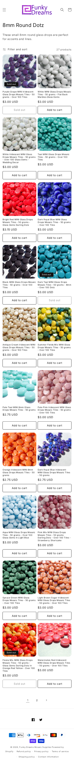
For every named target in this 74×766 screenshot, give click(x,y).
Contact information (48, 757)
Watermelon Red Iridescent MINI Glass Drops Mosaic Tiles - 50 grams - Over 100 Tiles (54, 663)
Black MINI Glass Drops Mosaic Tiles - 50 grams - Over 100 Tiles (19, 285)
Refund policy (24, 751)
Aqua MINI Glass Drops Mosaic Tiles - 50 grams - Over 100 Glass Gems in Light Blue (19, 535)
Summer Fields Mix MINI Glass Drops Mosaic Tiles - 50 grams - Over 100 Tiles (54, 347)
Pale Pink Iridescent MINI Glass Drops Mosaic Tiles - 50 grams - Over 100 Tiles (54, 410)
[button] (4, 10)
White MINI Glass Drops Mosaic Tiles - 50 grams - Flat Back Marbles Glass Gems (54, 94)
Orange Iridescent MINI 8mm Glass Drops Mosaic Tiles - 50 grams (19, 472)
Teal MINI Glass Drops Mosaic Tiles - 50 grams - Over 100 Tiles (54, 157)
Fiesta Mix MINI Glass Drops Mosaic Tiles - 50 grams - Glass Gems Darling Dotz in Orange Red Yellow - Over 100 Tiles (19, 665)
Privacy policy (41, 751)
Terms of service (60, 751)
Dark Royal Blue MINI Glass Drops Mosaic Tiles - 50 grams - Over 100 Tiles (54, 222)
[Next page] (46, 700)
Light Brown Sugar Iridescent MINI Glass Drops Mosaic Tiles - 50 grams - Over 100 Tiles (54, 600)
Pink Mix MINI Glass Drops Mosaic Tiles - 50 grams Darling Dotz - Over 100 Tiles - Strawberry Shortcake (54, 536)
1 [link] (27, 700)
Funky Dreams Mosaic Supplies (35, 747)
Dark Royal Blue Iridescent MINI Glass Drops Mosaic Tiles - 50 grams (54, 472)
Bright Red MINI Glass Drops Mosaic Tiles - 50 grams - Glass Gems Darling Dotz (18, 222)
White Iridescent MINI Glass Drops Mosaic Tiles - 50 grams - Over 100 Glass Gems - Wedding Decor (19, 158)
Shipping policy (27, 757)
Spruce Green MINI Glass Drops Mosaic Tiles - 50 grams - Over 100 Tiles (19, 600)
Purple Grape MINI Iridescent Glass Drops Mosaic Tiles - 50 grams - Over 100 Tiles (19, 94)
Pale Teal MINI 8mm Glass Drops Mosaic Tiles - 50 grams (19, 408)
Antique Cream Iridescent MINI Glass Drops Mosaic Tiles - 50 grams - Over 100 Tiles (19, 347)
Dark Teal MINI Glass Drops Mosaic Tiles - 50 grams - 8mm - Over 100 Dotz (54, 285)
